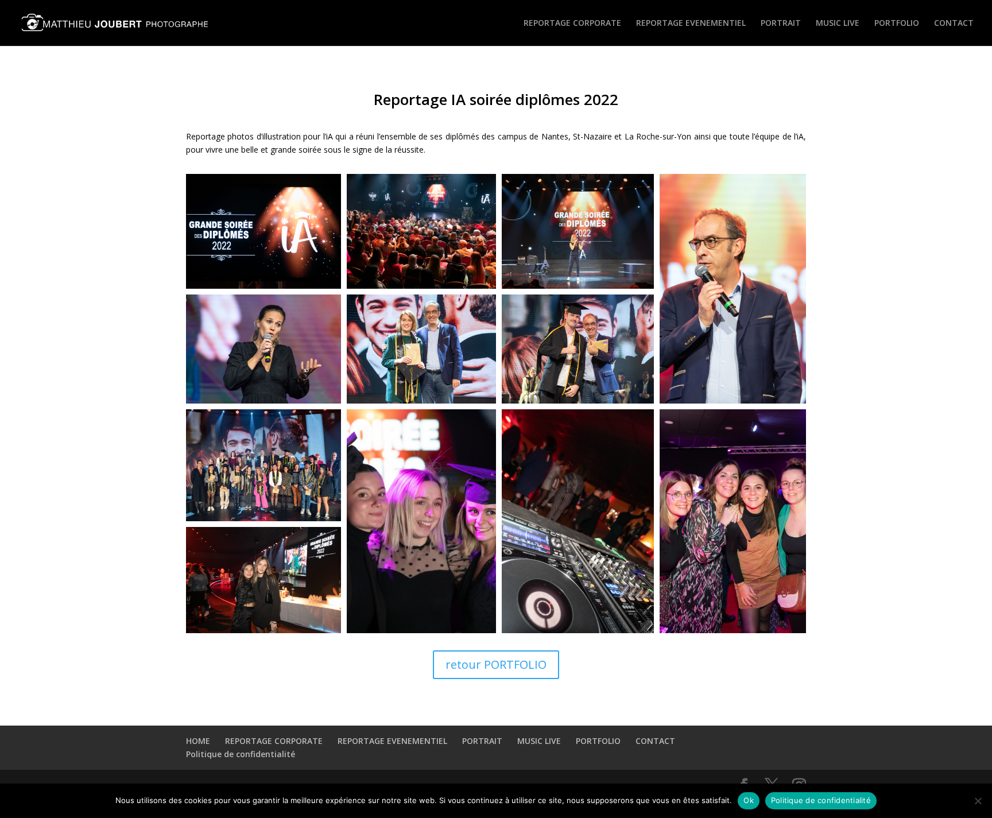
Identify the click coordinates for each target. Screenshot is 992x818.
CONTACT (954, 23)
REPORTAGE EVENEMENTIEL (691, 23)
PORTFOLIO (896, 23)
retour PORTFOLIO (496, 664)
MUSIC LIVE (837, 23)
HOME (198, 740)
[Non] (977, 801)
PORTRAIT (781, 23)
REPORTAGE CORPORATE (572, 23)
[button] (263, 231)
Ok (748, 800)
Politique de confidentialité (240, 754)
